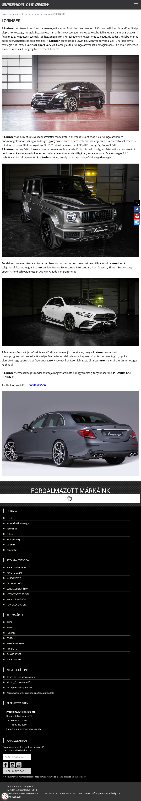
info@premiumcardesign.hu (28, 728)
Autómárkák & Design (18, 523)
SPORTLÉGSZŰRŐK (16, 599)
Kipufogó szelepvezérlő (18, 682)
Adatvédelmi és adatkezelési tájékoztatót (66, 776)
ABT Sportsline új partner (19, 687)
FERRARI (11, 632)
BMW (9, 627)
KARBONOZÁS (14, 578)
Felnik (10, 533)
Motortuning (13, 539)
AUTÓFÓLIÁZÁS (15, 572)
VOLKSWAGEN (14, 659)
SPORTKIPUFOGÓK (16, 567)
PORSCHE (12, 648)
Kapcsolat (12, 549)
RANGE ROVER (14, 654)
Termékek (12, 528)
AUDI (9, 622)
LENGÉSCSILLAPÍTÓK (17, 588)
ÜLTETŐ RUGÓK (15, 583)
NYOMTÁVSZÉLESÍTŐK (18, 594)
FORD (10, 638)
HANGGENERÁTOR (16, 604)
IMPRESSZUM (14, 796)
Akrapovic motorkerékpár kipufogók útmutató (30, 692)
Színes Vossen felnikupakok (21, 676)
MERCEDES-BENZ (15, 643)
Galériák (11, 544)
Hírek (9, 518)
